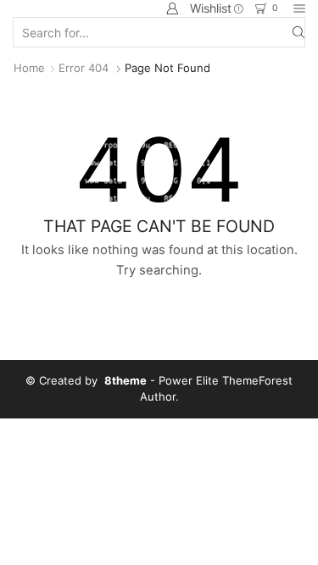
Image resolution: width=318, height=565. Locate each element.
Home (29, 68)
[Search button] (298, 32)
